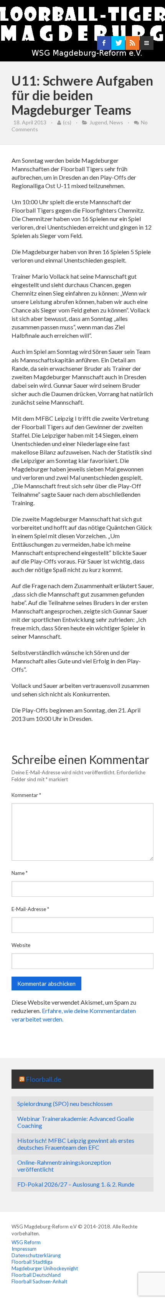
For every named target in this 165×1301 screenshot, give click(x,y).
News (116, 122)
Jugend (98, 122)
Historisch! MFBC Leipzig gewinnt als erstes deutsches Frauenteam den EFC (75, 1144)
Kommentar (26, 795)
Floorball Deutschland (36, 1275)
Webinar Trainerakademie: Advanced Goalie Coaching (75, 1122)
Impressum (24, 1249)
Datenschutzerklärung (36, 1255)
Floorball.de (43, 1079)
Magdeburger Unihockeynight (45, 1268)
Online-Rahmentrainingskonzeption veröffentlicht (64, 1166)
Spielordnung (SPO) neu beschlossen (64, 1103)
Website (21, 945)
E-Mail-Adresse (30, 909)
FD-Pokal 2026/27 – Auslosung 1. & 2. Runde (75, 1184)
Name (20, 873)
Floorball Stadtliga (32, 1262)
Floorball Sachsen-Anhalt (39, 1281)
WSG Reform (26, 1242)
